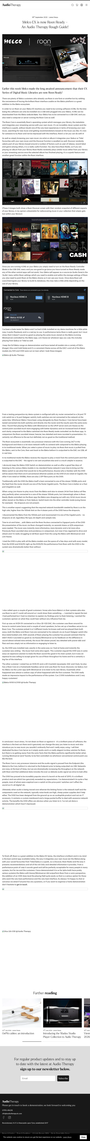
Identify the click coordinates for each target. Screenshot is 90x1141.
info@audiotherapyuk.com (12, 1114)
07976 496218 (7, 1110)
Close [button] (83, 1137)
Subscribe (63, 1078)
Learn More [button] (67, 1137)
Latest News (53, 17)
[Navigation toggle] (86, 5)
